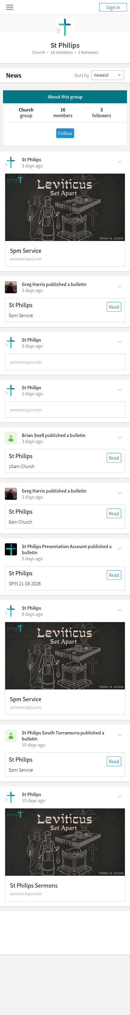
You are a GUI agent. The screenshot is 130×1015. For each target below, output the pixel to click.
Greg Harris (33, 284)
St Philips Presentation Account (54, 546)
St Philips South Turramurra (51, 733)
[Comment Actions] (120, 161)
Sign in (113, 7)
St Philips (31, 159)
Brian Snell (33, 435)
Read (114, 307)
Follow (65, 133)
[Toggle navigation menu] (9, 7)
